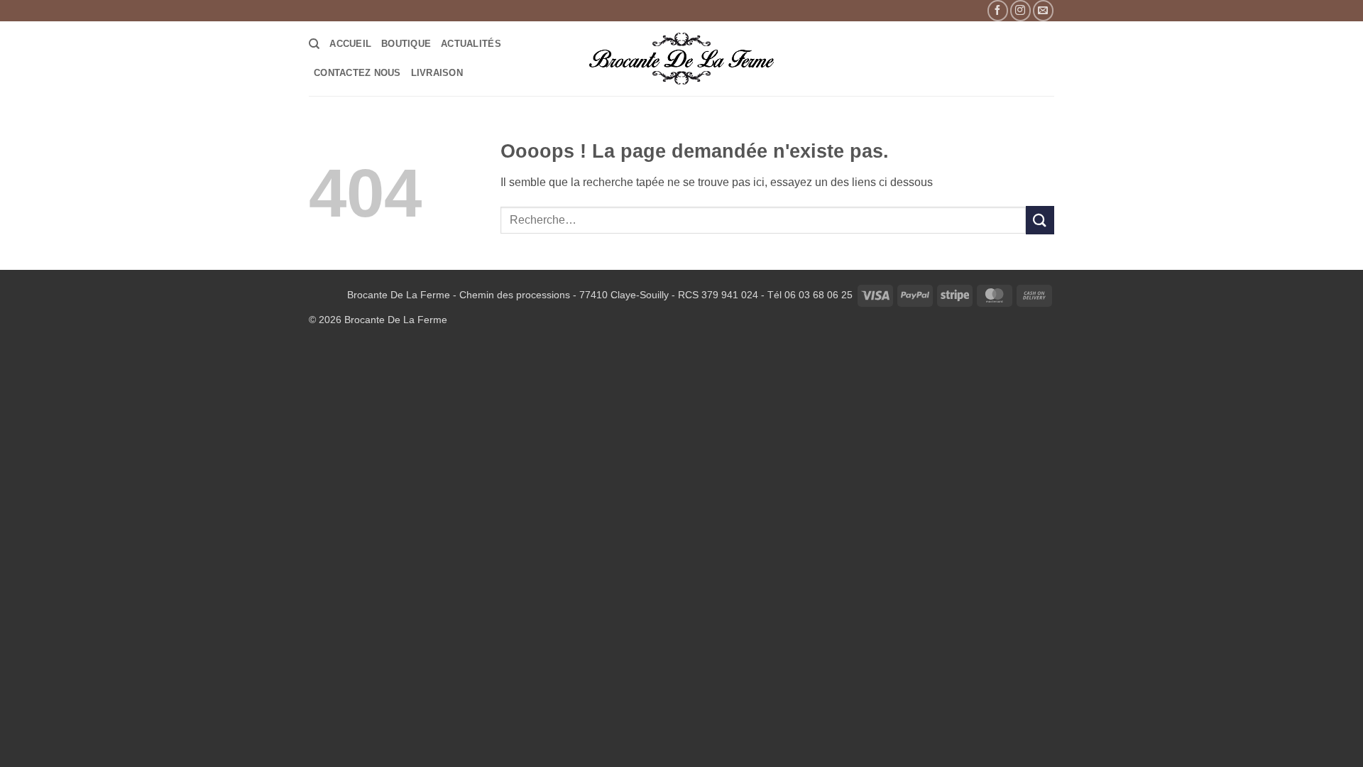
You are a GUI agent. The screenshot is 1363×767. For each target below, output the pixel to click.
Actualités (471, 43)
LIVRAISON (437, 72)
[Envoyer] (1040, 220)
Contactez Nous (357, 72)
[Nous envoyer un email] (1043, 10)
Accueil (350, 43)
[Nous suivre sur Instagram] (1020, 10)
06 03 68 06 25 (818, 294)
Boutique (406, 43)
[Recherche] (314, 44)
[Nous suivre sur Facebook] (997, 10)
